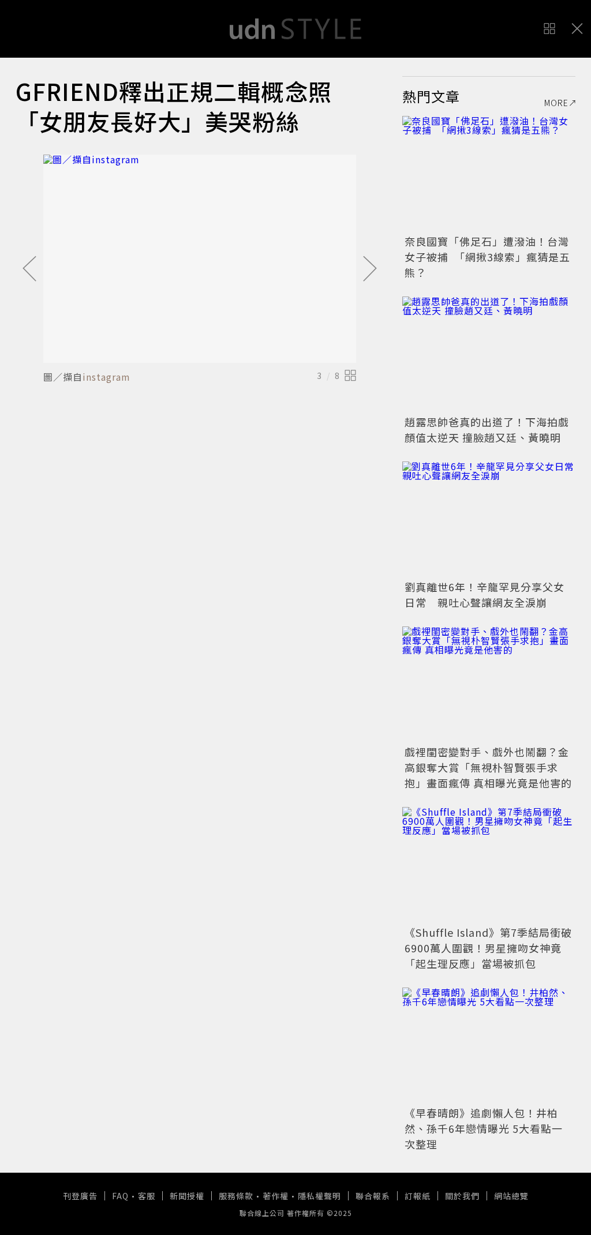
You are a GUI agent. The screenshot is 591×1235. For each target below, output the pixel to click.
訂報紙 (418, 1195)
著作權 (276, 1196)
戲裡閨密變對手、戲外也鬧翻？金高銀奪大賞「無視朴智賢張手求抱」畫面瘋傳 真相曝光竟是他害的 (488, 767)
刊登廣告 (80, 1195)
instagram (106, 377)
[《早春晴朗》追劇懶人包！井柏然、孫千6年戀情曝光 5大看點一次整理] (488, 1045)
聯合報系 (373, 1195)
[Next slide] (370, 269)
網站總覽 (511, 1195)
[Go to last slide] (29, 269)
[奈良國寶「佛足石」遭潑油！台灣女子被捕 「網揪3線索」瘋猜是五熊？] (488, 173)
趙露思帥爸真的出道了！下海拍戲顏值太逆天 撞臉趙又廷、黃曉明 (487, 429)
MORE (556, 103)
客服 (146, 1196)
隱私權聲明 (319, 1196)
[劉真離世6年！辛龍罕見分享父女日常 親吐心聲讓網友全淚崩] (488, 519)
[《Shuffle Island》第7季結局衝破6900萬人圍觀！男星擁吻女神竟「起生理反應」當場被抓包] (488, 864)
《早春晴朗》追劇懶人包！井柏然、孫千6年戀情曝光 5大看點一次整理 (484, 1128)
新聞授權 (187, 1195)
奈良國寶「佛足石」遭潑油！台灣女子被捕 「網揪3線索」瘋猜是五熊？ (487, 257)
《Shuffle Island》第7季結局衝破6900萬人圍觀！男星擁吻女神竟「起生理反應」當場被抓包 (488, 948)
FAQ (120, 1196)
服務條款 (236, 1196)
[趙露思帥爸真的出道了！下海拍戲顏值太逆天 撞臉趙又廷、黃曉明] (488, 354)
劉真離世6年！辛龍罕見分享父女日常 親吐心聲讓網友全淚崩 (484, 594)
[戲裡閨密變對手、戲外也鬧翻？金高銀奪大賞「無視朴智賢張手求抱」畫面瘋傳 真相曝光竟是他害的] (488, 684)
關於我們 (462, 1195)
